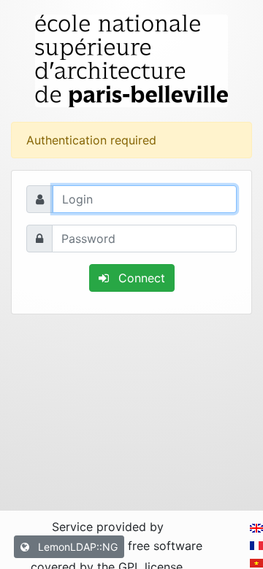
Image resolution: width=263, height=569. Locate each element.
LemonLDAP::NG (76, 547)
